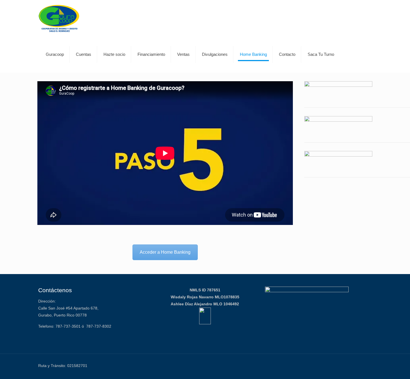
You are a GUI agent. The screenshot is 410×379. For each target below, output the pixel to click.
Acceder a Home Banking (165, 252)
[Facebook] (343, 365)
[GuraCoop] (59, 18)
